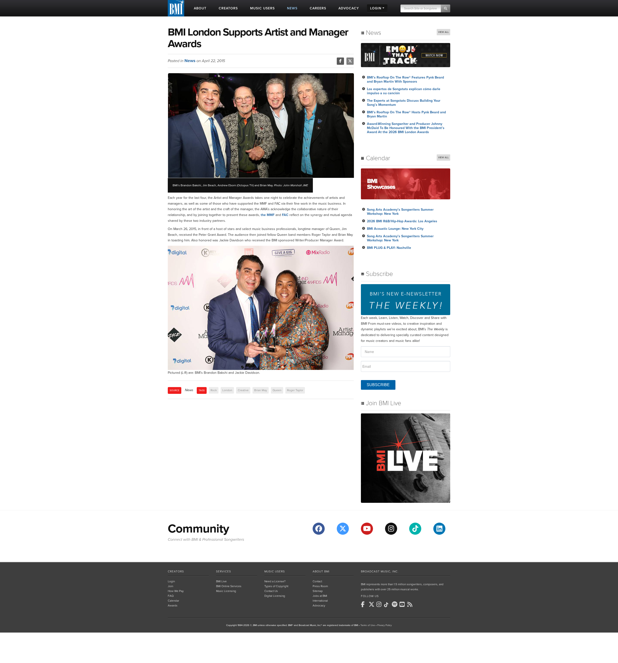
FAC (285, 215)
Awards (172, 605)
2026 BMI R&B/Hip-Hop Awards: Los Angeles (402, 221)
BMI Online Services (228, 586)
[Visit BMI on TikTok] (415, 529)
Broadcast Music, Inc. (380, 571)
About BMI (321, 571)
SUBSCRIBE (378, 385)
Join (170, 586)
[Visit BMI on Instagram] (391, 529)
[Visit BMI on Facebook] (319, 529)
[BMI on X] (372, 604)
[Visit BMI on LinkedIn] (439, 529)
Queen (277, 390)
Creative (243, 390)
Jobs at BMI (320, 596)
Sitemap (318, 591)
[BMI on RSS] (410, 604)
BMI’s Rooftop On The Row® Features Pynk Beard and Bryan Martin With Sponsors (405, 79)
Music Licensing (226, 591)
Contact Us (271, 591)
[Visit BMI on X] (343, 529)
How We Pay (176, 591)
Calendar (173, 600)
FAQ (171, 596)
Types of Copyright (276, 586)
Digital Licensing (274, 596)
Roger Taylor (295, 390)
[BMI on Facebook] (364, 604)
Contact (317, 581)
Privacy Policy (384, 625)
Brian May (260, 390)
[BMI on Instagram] (379, 604)
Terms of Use (367, 625)
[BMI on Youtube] (403, 604)
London (227, 390)
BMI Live (221, 581)
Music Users (274, 571)
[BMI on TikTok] (387, 605)
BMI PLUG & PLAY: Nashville (389, 248)
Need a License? (275, 581)
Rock (214, 390)
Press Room (320, 586)
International (320, 600)
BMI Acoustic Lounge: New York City (395, 229)
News (190, 60)
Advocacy (319, 605)
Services (223, 571)
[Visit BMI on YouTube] (367, 529)
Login (171, 581)
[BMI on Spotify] (395, 604)
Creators (176, 571)
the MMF (267, 215)
